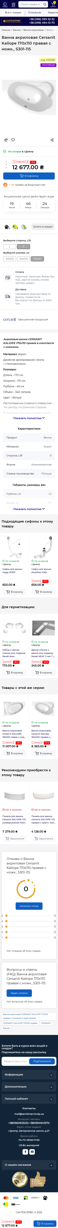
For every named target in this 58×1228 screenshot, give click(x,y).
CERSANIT (46, 1023)
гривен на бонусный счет (27, 184)
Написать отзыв (29, 906)
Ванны (6, 1028)
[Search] (44, 4)
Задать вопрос (19, 993)
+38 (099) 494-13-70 (42, 22)
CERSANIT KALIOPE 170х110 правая (20, 1023)
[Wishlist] (13, 140)
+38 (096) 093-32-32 (41, 19)
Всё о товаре (13, 12)
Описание (34, 12)
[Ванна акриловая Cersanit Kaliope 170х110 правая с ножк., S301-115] (29, 97)
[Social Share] (52, 140)
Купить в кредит (43, 226)
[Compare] (6, 140)
